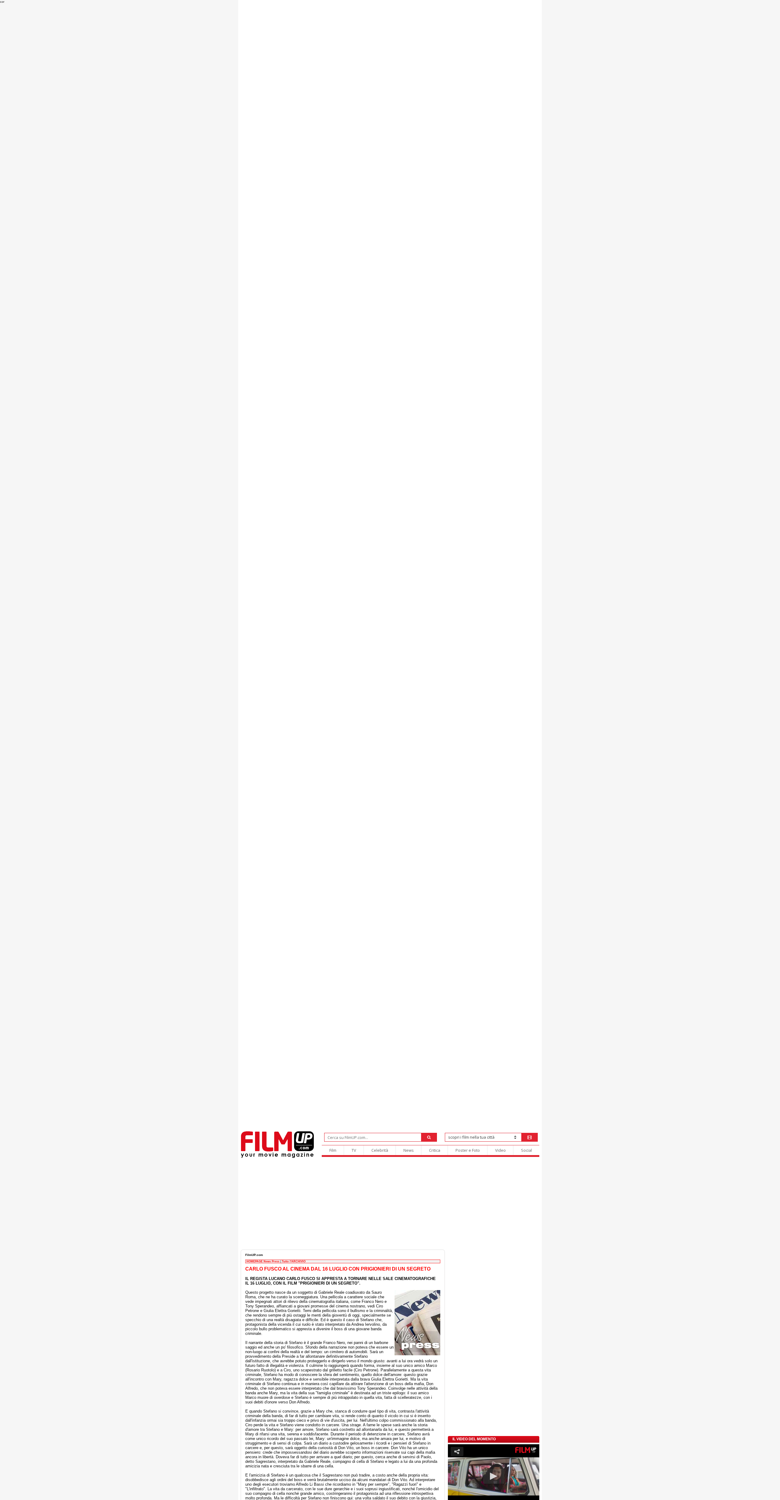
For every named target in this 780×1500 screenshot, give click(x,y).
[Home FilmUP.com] (277, 1157)
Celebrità (379, 1150)
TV (354, 1150)
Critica (434, 1150)
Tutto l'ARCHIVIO (294, 1261)
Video (500, 1150)
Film (332, 1150)
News (408, 1150)
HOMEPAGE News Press (262, 1261)
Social (526, 1150)
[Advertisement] (390, 1203)
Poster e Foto (468, 1150)
